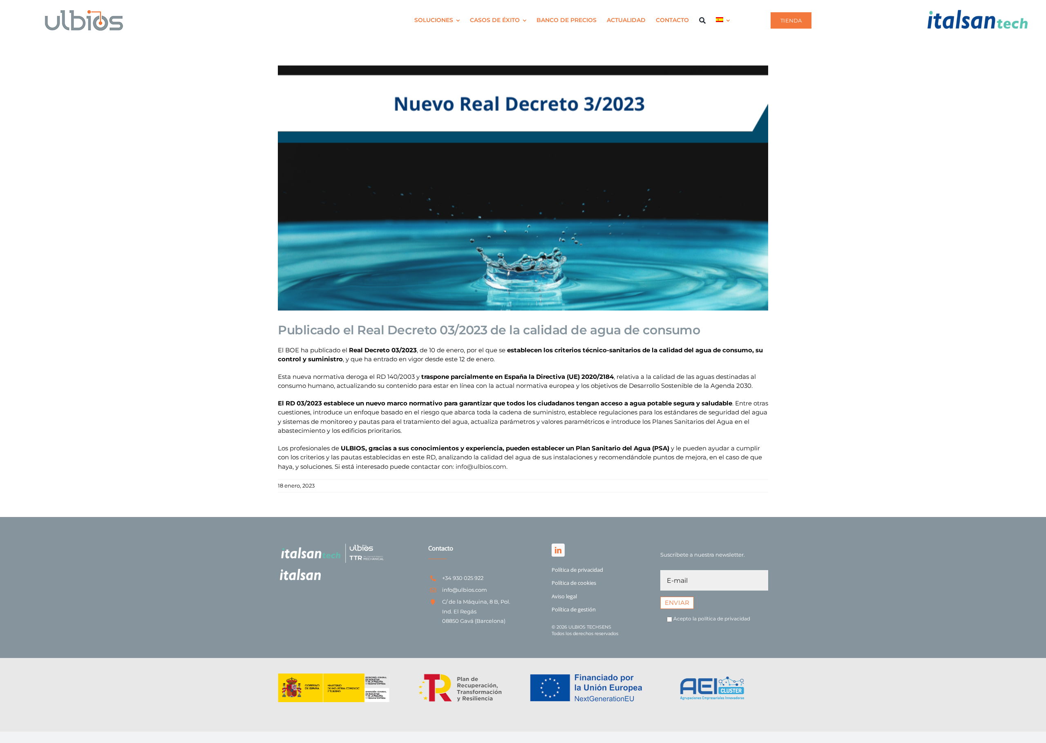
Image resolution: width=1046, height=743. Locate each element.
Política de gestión (574, 609)
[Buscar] (702, 20)
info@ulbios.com (481, 466)
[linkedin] (558, 550)
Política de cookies (574, 582)
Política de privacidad (577, 569)
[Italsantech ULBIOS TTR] (332, 544)
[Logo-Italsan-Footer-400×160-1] (300, 572)
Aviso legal (564, 596)
